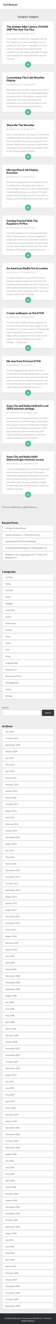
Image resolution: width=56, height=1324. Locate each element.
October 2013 (11, 883)
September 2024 (12, 745)
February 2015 (11, 824)
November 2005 (12, 1213)
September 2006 (12, 1147)
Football (9, 590)
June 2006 (9, 1167)
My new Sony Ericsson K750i (24, 361)
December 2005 (12, 1207)
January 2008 (11, 1042)
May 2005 (9, 1253)
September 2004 (12, 1306)
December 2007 (12, 1048)
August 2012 (11, 910)
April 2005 (10, 1259)
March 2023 (10, 778)
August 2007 (11, 1075)
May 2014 (9, 857)
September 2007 (12, 1068)
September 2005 (12, 1226)
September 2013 (12, 890)
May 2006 (9, 1174)
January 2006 (11, 1200)
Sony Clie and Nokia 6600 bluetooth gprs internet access (25, 458)
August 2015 (11, 811)
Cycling (8, 577)
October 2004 (11, 1299)
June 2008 (9, 1009)
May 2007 (9, 1094)
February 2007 (11, 1114)
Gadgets (9, 603)
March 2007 (10, 1108)
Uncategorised (11, 682)
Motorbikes (10, 623)
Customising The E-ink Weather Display (26, 79)
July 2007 (9, 1081)
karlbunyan (14, 33)
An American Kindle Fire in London (27, 268)
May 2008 (9, 1015)
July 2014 (9, 850)
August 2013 (11, 896)
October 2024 (11, 738)
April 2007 (10, 1101)
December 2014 (12, 837)
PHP (7, 649)
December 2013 (12, 870)
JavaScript (10, 610)
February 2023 (11, 784)
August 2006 (11, 1154)
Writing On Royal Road (15, 528)
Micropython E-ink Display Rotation (22, 171)
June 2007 (9, 1088)
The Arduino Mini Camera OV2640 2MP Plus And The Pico (27, 28)
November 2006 (12, 1134)
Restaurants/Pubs (13, 676)
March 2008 (10, 1028)
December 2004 (12, 1286)
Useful (8, 689)
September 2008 (12, 989)
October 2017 (11, 804)
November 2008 (12, 982)
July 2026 (9, 731)
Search (5, 707)
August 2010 (11, 936)
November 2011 (12, 923)
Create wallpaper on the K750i (25, 313)
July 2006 (9, 1160)
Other (8, 643)
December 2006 (12, 1127)
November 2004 (12, 1293)
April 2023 (10, 771)
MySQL (8, 630)
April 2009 (10, 962)
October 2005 (11, 1220)
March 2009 (10, 969)
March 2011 (10, 929)
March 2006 (10, 1187)
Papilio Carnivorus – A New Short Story (22, 535)
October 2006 (11, 1141)
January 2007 (11, 1121)
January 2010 (11, 949)
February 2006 (11, 1193)
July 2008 (9, 1002)
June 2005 (9, 1246)
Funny (8, 597)
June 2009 (9, 956)
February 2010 (11, 943)
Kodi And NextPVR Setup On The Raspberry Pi (26, 548)
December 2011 (12, 916)
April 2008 (10, 1022)
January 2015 (11, 830)
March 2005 (10, 1266)
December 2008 (12, 976)
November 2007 (12, 1055)
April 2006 (10, 1180)
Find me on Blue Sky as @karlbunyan (19, 507)
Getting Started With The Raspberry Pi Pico (22, 222)
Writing (8, 696)
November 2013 (12, 877)
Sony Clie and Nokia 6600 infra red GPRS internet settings (27, 407)
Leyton (8, 616)
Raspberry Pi (11, 669)
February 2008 (11, 1035)
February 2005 (11, 1273)
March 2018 (10, 797)
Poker (8, 656)
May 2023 (9, 764)
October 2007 (11, 1061)
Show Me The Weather (21, 125)
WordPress (37, 1318)
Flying (8, 583)
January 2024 (11, 751)
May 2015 (9, 817)
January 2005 (11, 1279)
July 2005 (9, 1240)
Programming (11, 663)
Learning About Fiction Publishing (20, 541)
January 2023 (11, 791)
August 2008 (11, 995)
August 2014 (11, 844)
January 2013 (11, 903)
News (7, 636)
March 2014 (10, 863)
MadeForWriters (28, 1321)
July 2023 (9, 758)
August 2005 (11, 1233)
